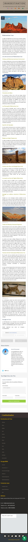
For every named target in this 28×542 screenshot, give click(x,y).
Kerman (3, 437)
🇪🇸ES (16, 8)
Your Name (4, 395)
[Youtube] (15, 536)
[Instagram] (8, 536)
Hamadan (3, 443)
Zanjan (18, 42)
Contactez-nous (5, 486)
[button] (14, 11)
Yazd (3, 431)
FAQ (3, 492)
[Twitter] (12, 536)
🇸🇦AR (23, 8)
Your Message (5, 385)
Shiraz (3, 425)
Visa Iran (3, 464)
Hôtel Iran (3, 473)
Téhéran (3, 422)
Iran (9, 39)
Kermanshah (4, 458)
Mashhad (3, 455)
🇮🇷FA (27, 8)
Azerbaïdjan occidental (11, 144)
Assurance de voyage (5, 470)
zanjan (3, 452)
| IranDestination (8, 415)
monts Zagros (10, 141)
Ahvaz (3, 440)
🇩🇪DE (19, 8)
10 (3, 17)
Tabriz (3, 449)
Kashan (3, 434)
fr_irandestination (5, 328)
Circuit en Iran (4, 467)
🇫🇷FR (8, 8)
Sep (2, 18)
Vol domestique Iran (5, 476)
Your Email (17, 395)
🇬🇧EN (12, 8)
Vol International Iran (5, 479)
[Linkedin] (19, 536)
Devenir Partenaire (5, 489)
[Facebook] (5, 536)
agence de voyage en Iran (18, 324)
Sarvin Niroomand (13, 332)
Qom (3, 446)
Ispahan (3, 428)
